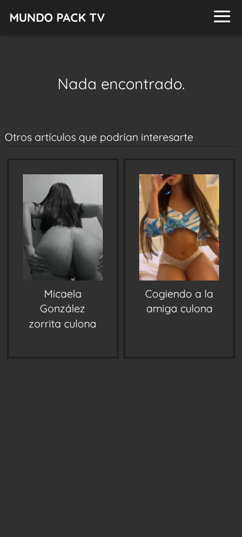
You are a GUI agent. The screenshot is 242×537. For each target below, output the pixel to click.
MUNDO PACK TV (57, 17)
